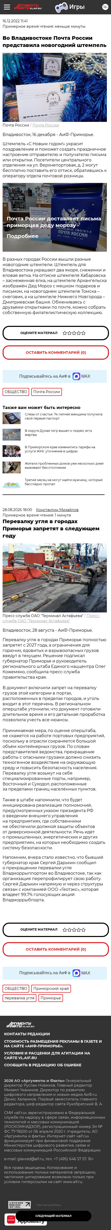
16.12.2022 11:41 (15, 21)
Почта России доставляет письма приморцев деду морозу (54, 222)
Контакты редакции (27, 1034)
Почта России (46, 125)
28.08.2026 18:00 (17, 509)
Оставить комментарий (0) (56, 352)
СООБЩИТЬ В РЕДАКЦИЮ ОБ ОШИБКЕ (42, 1065)
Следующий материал (53, 1216)
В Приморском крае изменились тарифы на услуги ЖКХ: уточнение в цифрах (60, 449)
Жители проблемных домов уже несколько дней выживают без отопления (64, 466)
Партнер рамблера (48, 1204)
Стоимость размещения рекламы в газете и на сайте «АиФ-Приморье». (53, 1043)
